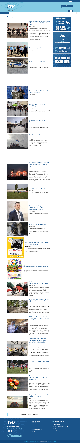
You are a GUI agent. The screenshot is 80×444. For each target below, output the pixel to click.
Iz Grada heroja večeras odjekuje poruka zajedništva (52, 12)
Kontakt (29, 1)
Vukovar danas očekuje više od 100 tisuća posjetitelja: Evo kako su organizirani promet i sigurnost (39, 164)
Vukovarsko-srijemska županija (60, 426)
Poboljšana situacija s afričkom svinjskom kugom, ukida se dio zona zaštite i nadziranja (39, 318)
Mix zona (30, 226)
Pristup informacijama (36, 429)
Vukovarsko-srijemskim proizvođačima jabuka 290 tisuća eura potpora (38, 377)
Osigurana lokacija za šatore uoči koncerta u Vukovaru (38, 395)
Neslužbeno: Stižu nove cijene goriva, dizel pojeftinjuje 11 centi (38, 282)
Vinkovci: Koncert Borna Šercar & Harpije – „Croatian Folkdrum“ (37, 243)
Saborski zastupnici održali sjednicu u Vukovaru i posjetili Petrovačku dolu (39, 22)
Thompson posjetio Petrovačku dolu (16, 12)
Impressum (33, 434)
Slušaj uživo (67, 6)
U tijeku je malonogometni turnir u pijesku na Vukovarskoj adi (39, 300)
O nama (33, 425)
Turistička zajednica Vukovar (60, 431)
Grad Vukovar (56, 424)
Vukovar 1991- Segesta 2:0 (37, 188)
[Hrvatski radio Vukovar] (11, 6)
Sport (30, 190)
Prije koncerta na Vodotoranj (37, 135)
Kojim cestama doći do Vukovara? (33, 12)
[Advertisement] (28, 80)
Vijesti (30, 26)
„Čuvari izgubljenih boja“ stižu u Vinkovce (35, 266)
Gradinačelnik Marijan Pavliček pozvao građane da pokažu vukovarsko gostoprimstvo (38, 207)
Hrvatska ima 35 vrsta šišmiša (37, 224)
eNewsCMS (42, 441)
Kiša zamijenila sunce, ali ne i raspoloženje (72, 12)
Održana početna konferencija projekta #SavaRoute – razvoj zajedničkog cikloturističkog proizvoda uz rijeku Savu (37, 341)
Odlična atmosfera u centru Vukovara (37, 121)
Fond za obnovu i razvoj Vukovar (61, 429)
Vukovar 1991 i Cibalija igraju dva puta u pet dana (39, 362)
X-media (45, 441)
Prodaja (35, 1)
